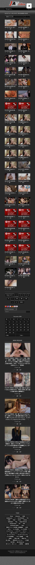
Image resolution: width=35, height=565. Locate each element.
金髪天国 (27, 543)
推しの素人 (8, 540)
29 (6, 332)
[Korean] (17, 306)
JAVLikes (17, 551)
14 (28, 324)
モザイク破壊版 (19, 536)
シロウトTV (17, 530)
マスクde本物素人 (10, 536)
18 (17, 327)
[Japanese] (15, 306)
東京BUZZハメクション (18, 540)
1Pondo (11, 516)
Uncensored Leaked (14, 525)
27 (24, 330)
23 (10, 330)
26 (20, 330)
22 (6, 330)
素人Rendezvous (20, 542)
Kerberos (25, 519)
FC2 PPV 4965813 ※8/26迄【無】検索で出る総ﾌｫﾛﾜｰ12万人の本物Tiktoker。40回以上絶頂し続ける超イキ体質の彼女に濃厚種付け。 (17, 389)
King (16, 521)
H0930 (9, 519)
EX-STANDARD (21, 518)
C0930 (23, 516)
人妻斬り (10, 538)
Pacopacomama (13, 523)
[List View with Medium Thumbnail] (28, 16)
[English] (8, 306)
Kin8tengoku (10, 521)
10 (17, 298)
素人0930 (13, 542)
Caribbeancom (9, 518)
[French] (10, 306)
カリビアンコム (9, 530)
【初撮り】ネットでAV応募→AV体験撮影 (14, 527)
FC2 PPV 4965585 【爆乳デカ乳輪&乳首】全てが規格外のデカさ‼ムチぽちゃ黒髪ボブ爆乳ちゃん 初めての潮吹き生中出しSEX (17, 501)
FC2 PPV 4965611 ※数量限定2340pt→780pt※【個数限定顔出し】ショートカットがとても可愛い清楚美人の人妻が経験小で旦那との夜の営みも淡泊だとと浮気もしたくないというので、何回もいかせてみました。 (17, 473)
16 (10, 327)
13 (24, 324)
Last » (21, 302)
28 (28, 330)
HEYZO (19, 519)
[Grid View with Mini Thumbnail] (25, 16)
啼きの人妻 (17, 538)
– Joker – (23, 525)
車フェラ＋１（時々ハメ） (11, 543)
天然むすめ (24, 538)
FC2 (27, 518)
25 (17, 330)
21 (28, 327)
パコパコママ (23, 532)
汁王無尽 (27, 540)
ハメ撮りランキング (13, 532)
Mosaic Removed (23, 521)
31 (13, 332)
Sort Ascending (14, 16)
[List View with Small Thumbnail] (27, 16)
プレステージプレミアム (23, 534)
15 (6, 327)
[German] (12, 306)
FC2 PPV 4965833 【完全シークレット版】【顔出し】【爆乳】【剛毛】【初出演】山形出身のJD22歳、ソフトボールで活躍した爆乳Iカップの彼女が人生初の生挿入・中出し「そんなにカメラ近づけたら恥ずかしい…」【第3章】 (17, 362)
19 (20, 327)
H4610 (14, 519)
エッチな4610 (24, 529)
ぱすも (9, 529)
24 (13, 330)
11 (17, 324)
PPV (19, 523)
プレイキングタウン (11, 534)
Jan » (21, 335)
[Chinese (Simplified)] (6, 306)
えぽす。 (27, 527)
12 (20, 324)
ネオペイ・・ (25, 530)
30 (26, 298)
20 (21, 298)
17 (13, 327)
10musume (17, 516)
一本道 (26, 536)
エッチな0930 (16, 529)
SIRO (24, 523)
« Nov (7, 335)
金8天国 (21, 543)
